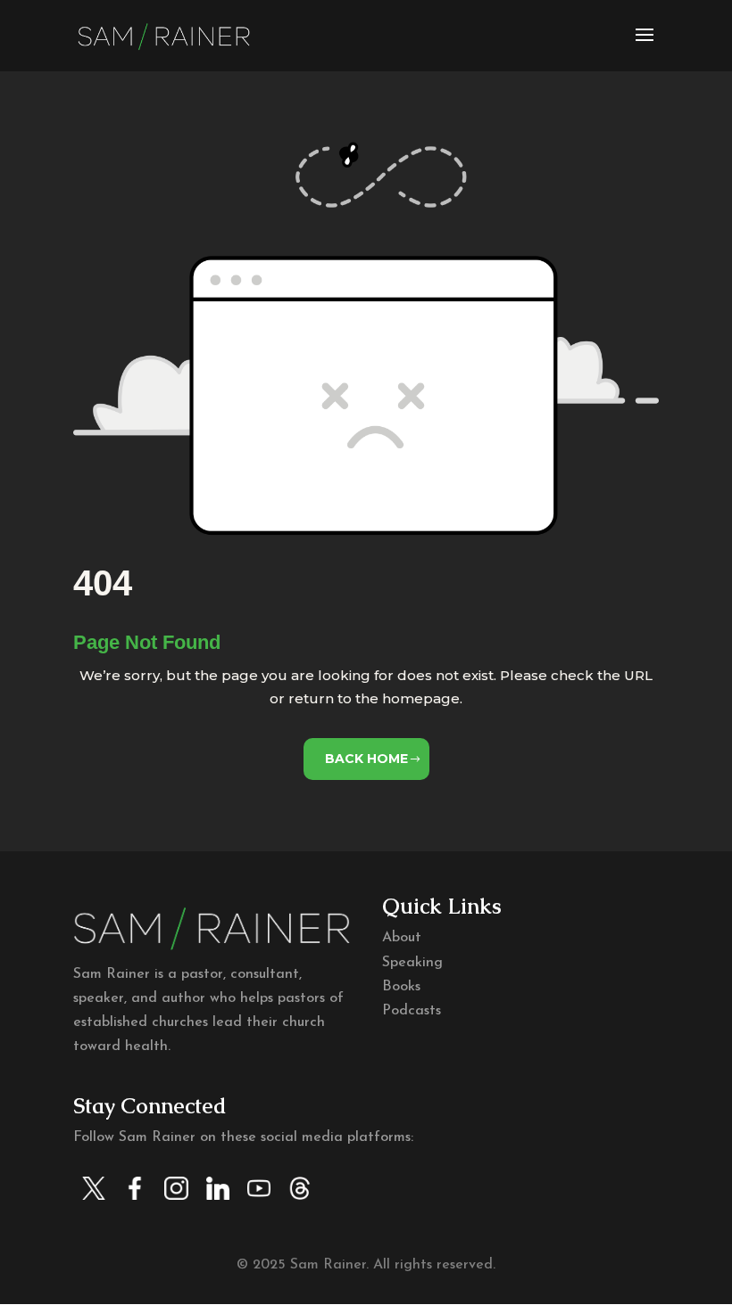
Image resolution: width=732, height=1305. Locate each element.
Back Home (366, 759)
